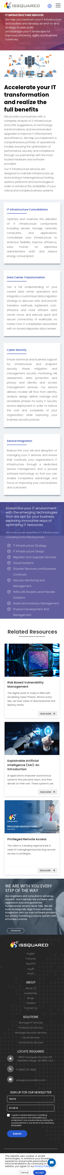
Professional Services (30, 1027)
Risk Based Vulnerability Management (25, 684)
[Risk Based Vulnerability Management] (32, 660)
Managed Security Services (31, 1032)
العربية (31, 968)
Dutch (30, 973)
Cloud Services (30, 1037)
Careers (30, 1003)
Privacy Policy (42, 1166)
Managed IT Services (31, 1022)
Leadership (30, 993)
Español (30, 963)
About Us (30, 988)
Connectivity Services (30, 1042)
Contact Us (16, 930)
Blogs (30, 998)
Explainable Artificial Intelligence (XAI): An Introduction (23, 765)
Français (31, 958)
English (31, 953)
